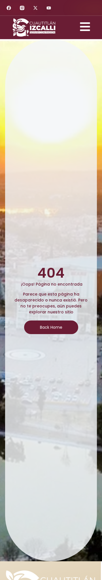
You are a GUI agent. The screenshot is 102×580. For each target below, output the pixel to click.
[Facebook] (9, 8)
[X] (35, 8)
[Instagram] (22, 8)
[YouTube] (49, 8)
